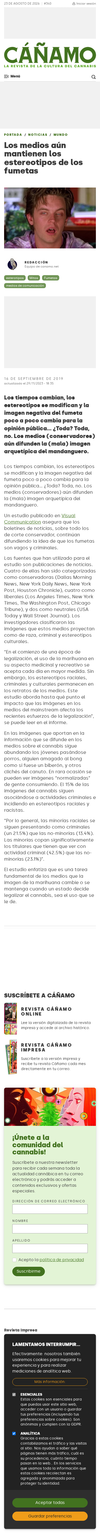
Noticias (37, 135)
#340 (47, 3)
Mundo (61, 135)
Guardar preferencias (50, 1516)
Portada (13, 135)
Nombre (20, 1221)
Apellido (21, 1240)
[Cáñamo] (50, 57)
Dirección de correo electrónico (48, 1201)
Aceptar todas (50, 1502)
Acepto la (51, 1259)
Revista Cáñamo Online (46, 1011)
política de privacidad (61, 1259)
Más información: (50, 1382)
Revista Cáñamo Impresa (46, 1047)
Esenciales (31, 1394)
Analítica (30, 1433)
